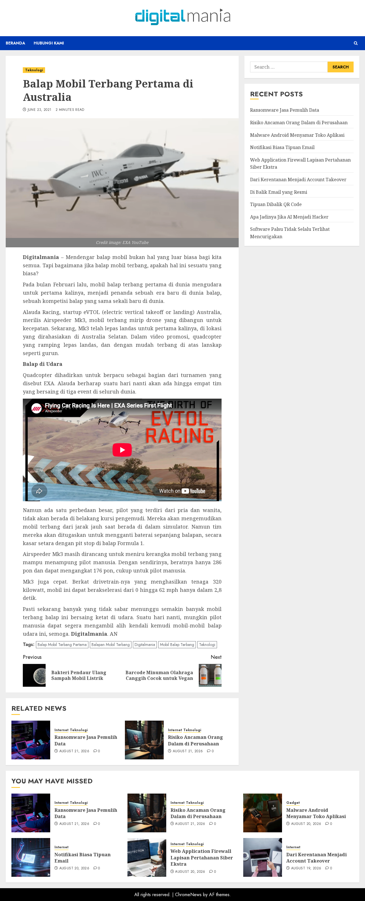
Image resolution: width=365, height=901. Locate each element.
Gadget (293, 802)
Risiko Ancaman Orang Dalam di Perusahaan (195, 740)
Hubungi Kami (49, 43)
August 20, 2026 (306, 824)
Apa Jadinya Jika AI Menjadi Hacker (289, 216)
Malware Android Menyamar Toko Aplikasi (297, 135)
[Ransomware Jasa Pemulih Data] (30, 740)
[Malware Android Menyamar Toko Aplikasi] (262, 813)
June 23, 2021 (40, 110)
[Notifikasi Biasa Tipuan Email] (30, 857)
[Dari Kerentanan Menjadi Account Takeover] (262, 857)
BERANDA (15, 43)
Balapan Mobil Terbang (111, 644)
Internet (61, 730)
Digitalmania (145, 644)
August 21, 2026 (74, 751)
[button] (355, 43)
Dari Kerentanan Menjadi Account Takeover (298, 179)
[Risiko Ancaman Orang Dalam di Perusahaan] (144, 740)
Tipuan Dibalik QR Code (276, 204)
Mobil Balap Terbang (177, 644)
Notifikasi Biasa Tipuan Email (282, 147)
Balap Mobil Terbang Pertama (62, 644)
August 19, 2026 (306, 868)
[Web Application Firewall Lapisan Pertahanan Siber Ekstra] (146, 857)
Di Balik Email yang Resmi (278, 192)
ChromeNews (188, 894)
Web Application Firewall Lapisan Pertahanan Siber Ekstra (202, 857)
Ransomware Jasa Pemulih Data (284, 110)
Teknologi (34, 70)
